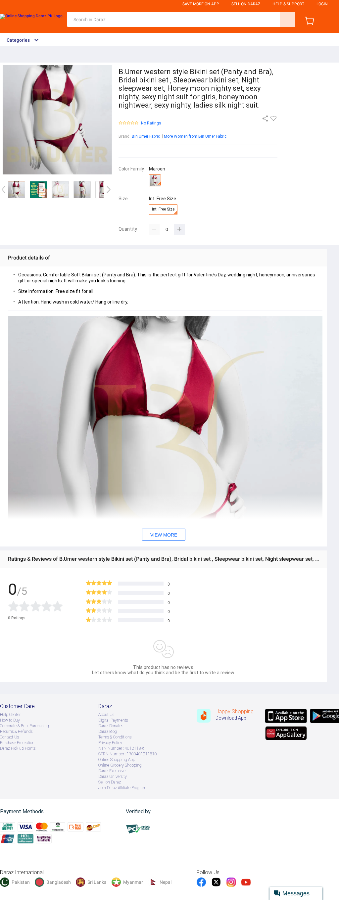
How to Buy (10, 720)
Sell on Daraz (109, 782)
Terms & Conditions (114, 737)
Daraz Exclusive (111, 771)
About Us (106, 714)
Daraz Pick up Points (17, 748)
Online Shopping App (116, 759)
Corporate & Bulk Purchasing (24, 726)
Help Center (10, 714)
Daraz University (112, 776)
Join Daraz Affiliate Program (122, 787)
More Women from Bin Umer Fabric (195, 136)
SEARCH (287, 19)
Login (322, 4)
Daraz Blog (107, 731)
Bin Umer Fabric (146, 136)
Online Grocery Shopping (120, 765)
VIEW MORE (163, 535)
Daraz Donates (110, 726)
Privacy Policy (110, 742)
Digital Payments (113, 720)
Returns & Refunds (16, 731)
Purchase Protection (17, 742)
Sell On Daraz (245, 4)
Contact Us (9, 737)
